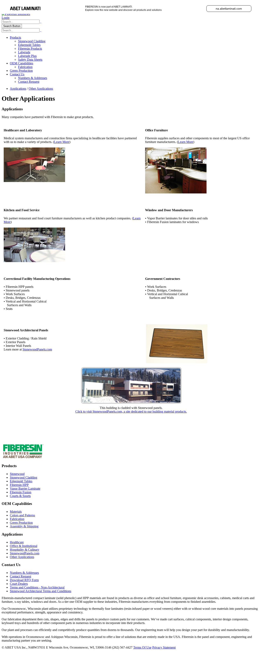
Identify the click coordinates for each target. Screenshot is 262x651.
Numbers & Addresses (32, 78)
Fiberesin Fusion (20, 492)
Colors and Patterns (22, 515)
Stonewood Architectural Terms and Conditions (40, 591)
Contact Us (17, 74)
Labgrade (24, 52)
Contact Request (28, 81)
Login (5, 17)
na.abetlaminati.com (229, 8)
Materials (16, 511)
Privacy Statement (164, 647)
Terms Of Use (142, 647)
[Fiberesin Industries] (16, 14)
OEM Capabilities (21, 63)
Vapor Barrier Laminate (25, 488)
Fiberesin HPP (19, 485)
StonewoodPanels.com (37, 349)
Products (15, 37)
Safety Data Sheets (30, 59)
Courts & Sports (20, 496)
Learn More (61, 142)
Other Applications (22, 557)
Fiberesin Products (30, 48)
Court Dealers (19, 583)
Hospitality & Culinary (24, 549)
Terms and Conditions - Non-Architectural (37, 587)
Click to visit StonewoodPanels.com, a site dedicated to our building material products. (131, 411)
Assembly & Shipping (24, 526)
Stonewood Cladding (31, 41)
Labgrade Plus (27, 56)
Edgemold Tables (29, 45)
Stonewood (17, 474)
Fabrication (25, 67)
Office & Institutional (23, 546)
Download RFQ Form (24, 580)
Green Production (21, 70)
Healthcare (17, 542)
